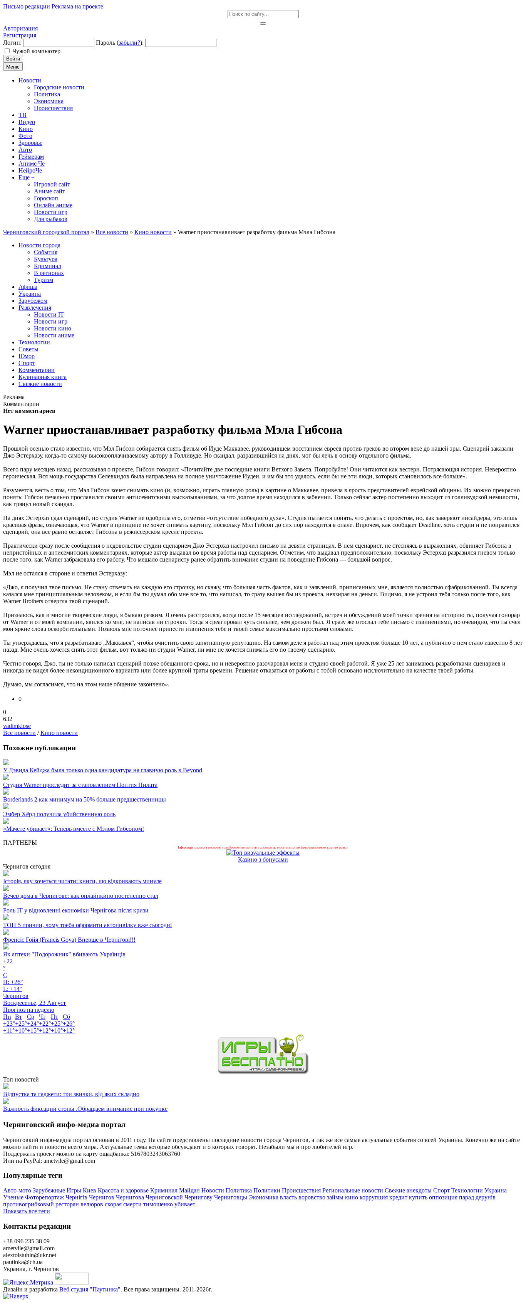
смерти (132, 1204)
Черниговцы (230, 1197)
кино (351, 1197)
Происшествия (301, 1190)
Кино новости (59, 732)
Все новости (19, 732)
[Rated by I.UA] (72, 1282)
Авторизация (20, 28)
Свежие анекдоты (408, 1190)
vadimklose (17, 726)
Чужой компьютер (36, 51)
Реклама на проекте (77, 6)
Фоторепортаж (44, 1197)
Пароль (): (120, 42)
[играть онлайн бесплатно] (263, 1072)
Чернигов (101, 1197)
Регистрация (19, 35)
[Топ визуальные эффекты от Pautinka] (263, 852)
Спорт (441, 1190)
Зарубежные (49, 1190)
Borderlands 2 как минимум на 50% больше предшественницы (84, 799)
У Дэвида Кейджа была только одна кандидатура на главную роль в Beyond (102, 770)
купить (418, 1197)
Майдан (189, 1190)
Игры (74, 1190)
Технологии (467, 1190)
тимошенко (158, 1204)
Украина (495, 1190)
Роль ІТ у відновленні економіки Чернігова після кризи (76, 910)
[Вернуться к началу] (15, 1296)
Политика (239, 1190)
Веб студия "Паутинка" (90, 1289)
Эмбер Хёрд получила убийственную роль (59, 814)
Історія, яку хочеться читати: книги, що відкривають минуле (82, 881)
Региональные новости (352, 1190)
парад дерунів (477, 1197)
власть (288, 1197)
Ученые (13, 1197)
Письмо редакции (26, 6)
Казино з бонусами (263, 859)
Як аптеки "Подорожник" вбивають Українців (64, 954)
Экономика (263, 1197)
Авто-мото (17, 1190)
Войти (13, 59)
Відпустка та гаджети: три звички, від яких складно (71, 1094)
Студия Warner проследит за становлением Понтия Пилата (80, 784)
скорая (113, 1204)
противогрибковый (28, 1204)
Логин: (12, 42)
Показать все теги (26, 1211)
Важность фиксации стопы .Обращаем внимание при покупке (85, 1108)
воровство (311, 1197)
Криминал (164, 1190)
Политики (266, 1190)
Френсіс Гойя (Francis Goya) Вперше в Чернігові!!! (69, 939)
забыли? (129, 42)
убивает (184, 1204)
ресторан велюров (79, 1204)
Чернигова (130, 1197)
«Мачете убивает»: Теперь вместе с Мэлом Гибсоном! (73, 828)
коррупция (374, 1197)
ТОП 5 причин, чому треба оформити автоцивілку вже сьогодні (87, 925)
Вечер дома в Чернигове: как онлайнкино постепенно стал (80, 895)
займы (335, 1197)
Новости (212, 1190)
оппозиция (443, 1197)
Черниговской (164, 1197)
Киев (89, 1190)
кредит (398, 1197)
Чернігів (76, 1197)
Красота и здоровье (123, 1190)
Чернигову (198, 1197)
